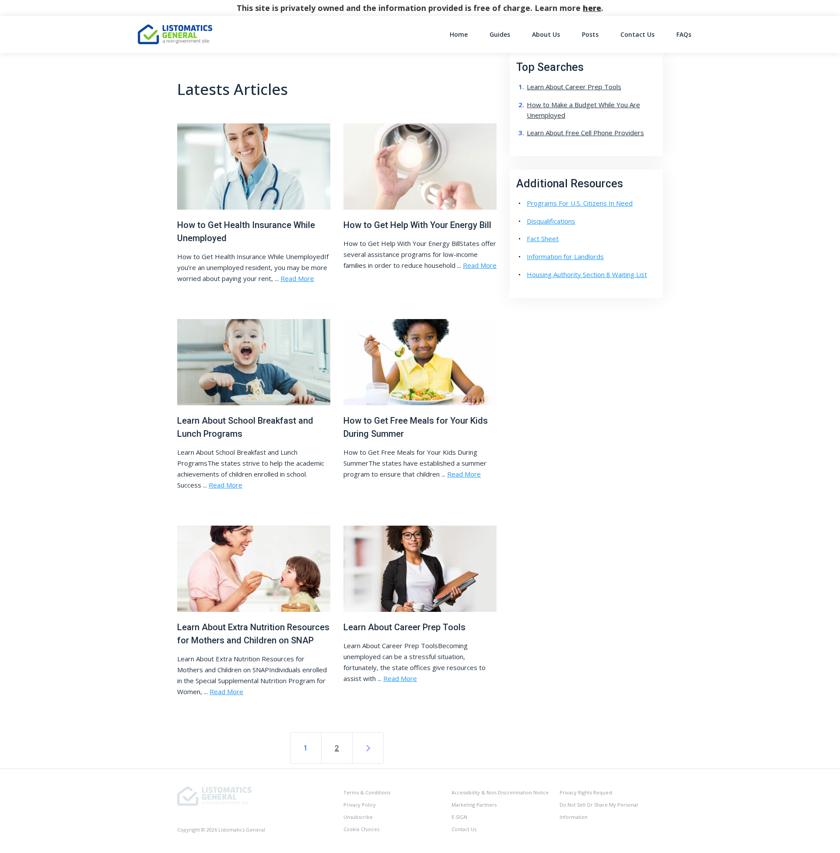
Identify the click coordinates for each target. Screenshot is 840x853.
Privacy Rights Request (586, 792)
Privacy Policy (359, 804)
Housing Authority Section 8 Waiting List (587, 274)
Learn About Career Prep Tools (574, 86)
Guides (500, 34)
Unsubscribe (358, 817)
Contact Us (637, 34)
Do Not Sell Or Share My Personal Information (599, 810)
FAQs (683, 34)
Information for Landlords (565, 256)
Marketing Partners (474, 804)
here (592, 8)
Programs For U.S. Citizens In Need (580, 203)
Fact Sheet (543, 238)
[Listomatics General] (214, 795)
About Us (546, 34)
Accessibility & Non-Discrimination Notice (500, 792)
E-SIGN (459, 817)
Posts (590, 34)
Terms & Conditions (366, 792)
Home (459, 34)
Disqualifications (551, 221)
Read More (297, 278)
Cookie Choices (361, 829)
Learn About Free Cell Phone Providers (585, 132)
